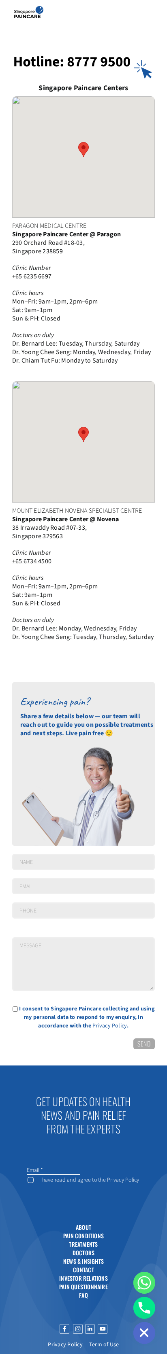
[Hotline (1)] (83, 51)
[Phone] (144, 1308)
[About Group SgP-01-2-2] (29, 9)
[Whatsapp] (144, 1283)
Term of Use (104, 1345)
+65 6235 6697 (31, 276)
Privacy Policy (109, 1026)
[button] (83, 149)
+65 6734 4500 (31, 561)
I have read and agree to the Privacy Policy (89, 1180)
